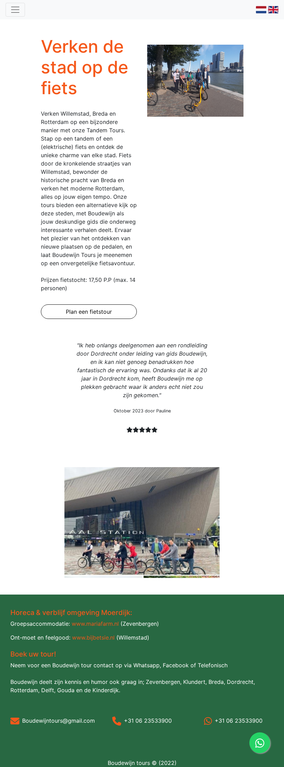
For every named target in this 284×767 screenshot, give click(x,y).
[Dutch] (261, 9)
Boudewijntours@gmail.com (58, 720)
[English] (273, 9)
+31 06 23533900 (148, 720)
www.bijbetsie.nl (93, 637)
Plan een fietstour (89, 311)
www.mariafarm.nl (95, 623)
